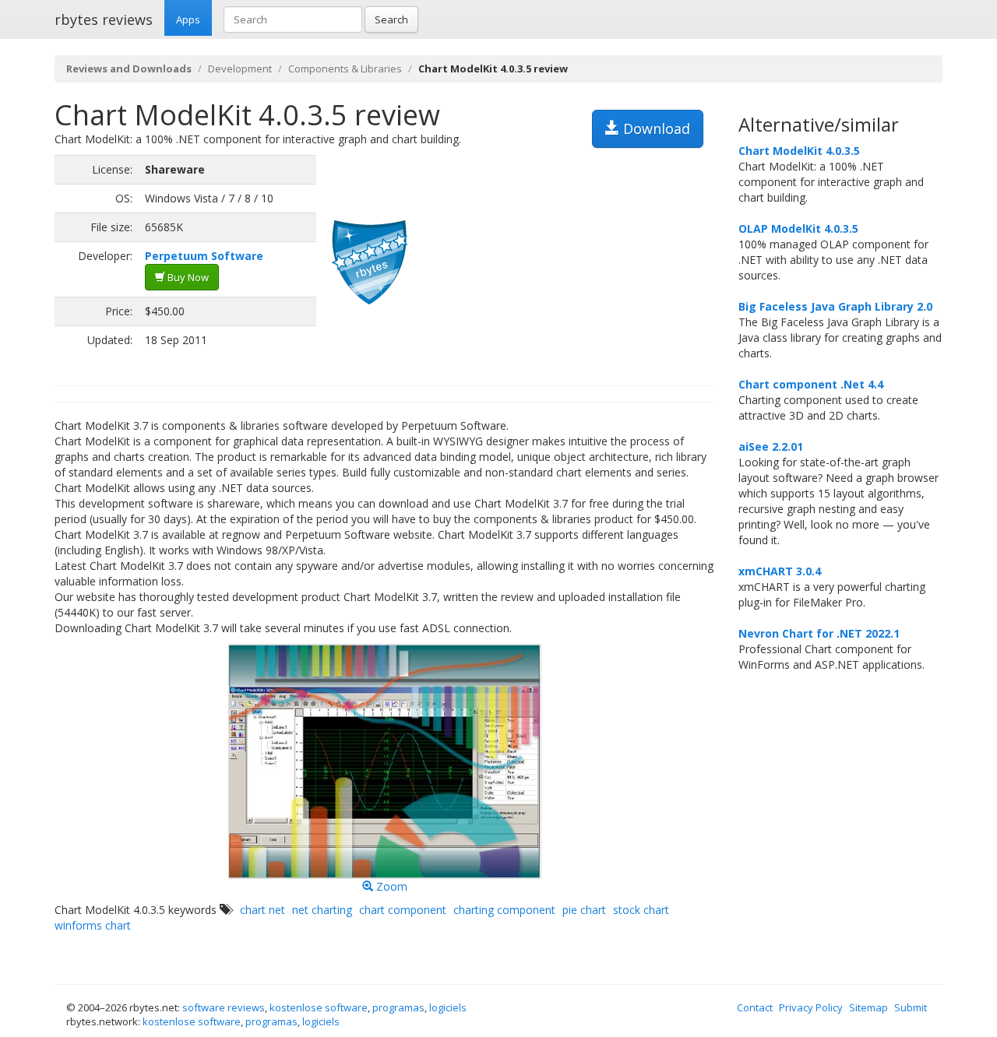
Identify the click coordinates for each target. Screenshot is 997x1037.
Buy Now (187, 277)
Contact (755, 1007)
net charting (322, 909)
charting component (504, 909)
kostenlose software (319, 1007)
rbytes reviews (104, 19)
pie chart (584, 909)
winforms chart (93, 925)
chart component (402, 909)
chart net (262, 909)
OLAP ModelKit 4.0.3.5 (798, 228)
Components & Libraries (345, 69)
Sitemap (868, 1007)
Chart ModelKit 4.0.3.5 (799, 150)
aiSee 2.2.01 (770, 446)
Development (240, 69)
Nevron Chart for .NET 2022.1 (819, 633)
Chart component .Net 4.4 (810, 384)
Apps (188, 19)
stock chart (641, 909)
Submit (910, 1007)
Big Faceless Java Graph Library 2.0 (835, 306)
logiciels (448, 1007)
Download (654, 128)
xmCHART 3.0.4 (779, 571)
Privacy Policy (811, 1007)
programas (398, 1007)
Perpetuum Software (204, 255)
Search (391, 19)
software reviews (223, 1007)
